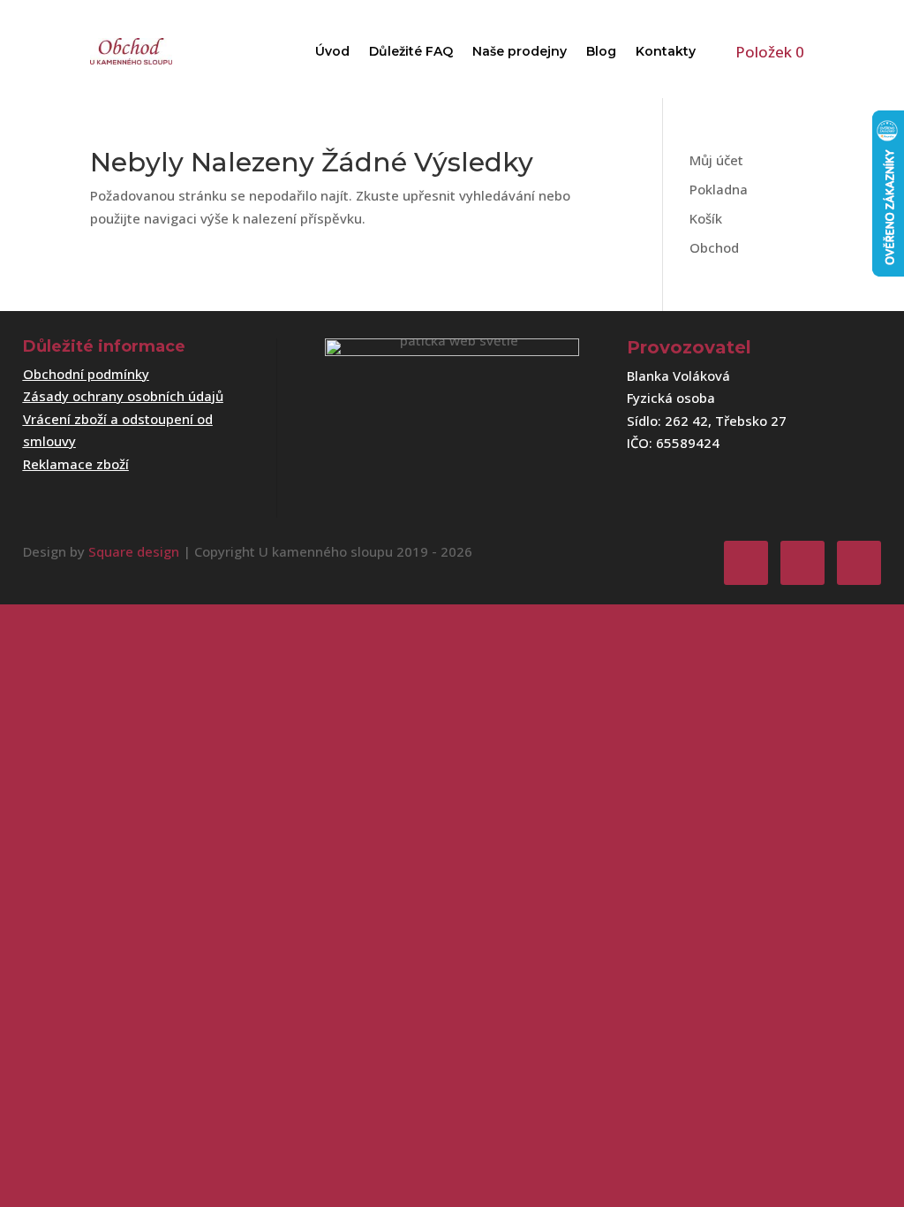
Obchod (714, 247)
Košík (705, 218)
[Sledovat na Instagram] (802, 563)
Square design (133, 551)
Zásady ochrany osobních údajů (123, 396)
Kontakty (666, 51)
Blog (601, 51)
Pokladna (718, 189)
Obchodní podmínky (86, 374)
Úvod (332, 51)
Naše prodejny (519, 51)
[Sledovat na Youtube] (859, 563)
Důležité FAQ (411, 51)
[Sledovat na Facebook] (746, 563)
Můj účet (716, 160)
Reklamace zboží (76, 464)
